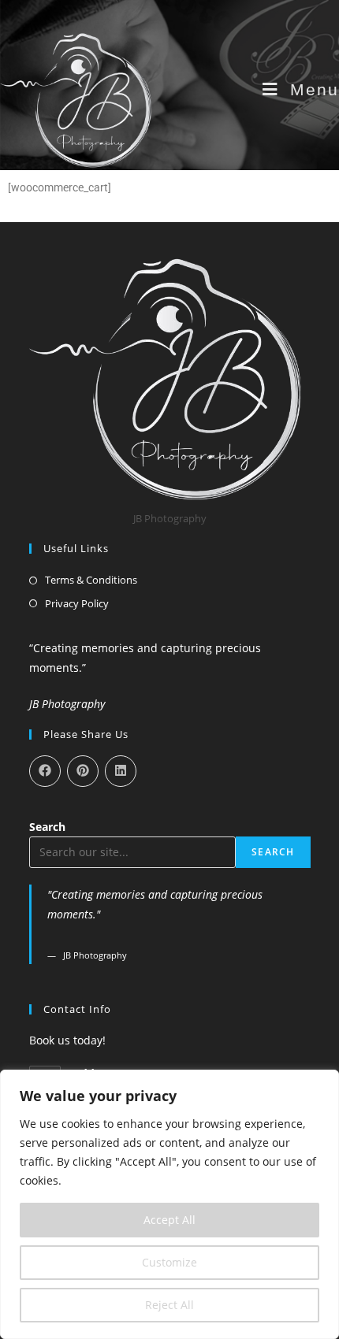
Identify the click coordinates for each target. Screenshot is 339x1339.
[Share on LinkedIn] (120, 771)
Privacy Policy (77, 603)
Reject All (169, 1304)
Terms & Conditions (91, 580)
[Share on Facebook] (45, 771)
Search (47, 826)
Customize (169, 1262)
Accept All (169, 1219)
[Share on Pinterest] (83, 771)
